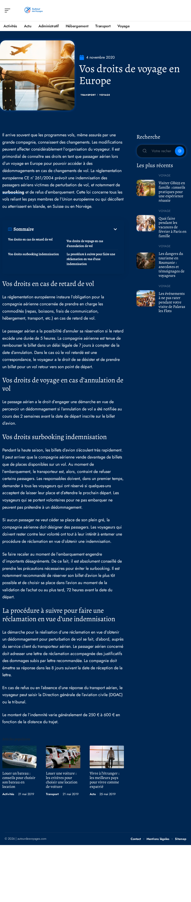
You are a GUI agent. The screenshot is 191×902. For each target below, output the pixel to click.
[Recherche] (183, 10)
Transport (88, 95)
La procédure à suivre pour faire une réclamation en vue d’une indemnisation (91, 259)
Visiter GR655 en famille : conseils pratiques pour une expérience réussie (172, 191)
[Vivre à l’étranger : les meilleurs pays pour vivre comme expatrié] (107, 757)
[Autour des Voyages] (34, 10)
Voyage (104, 95)
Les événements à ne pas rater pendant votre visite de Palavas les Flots (172, 302)
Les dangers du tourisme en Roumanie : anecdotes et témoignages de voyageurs (171, 264)
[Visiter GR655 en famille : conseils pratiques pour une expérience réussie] (145, 188)
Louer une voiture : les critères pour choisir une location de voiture (61, 780)
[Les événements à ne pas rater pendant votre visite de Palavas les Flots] (145, 298)
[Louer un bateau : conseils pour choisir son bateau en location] (19, 757)
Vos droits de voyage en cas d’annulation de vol (85, 243)
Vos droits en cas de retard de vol (30, 239)
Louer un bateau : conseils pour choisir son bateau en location (18, 780)
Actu (93, 794)
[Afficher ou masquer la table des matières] (76, 229)
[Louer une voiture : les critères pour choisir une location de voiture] (63, 757)
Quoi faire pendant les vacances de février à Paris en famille (172, 227)
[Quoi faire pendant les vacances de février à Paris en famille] (145, 223)
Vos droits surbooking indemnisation (33, 254)
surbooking (13, 192)
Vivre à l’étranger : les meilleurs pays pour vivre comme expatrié (104, 780)
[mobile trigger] (9, 10)
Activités (8, 794)
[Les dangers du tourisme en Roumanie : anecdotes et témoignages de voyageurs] (145, 261)
